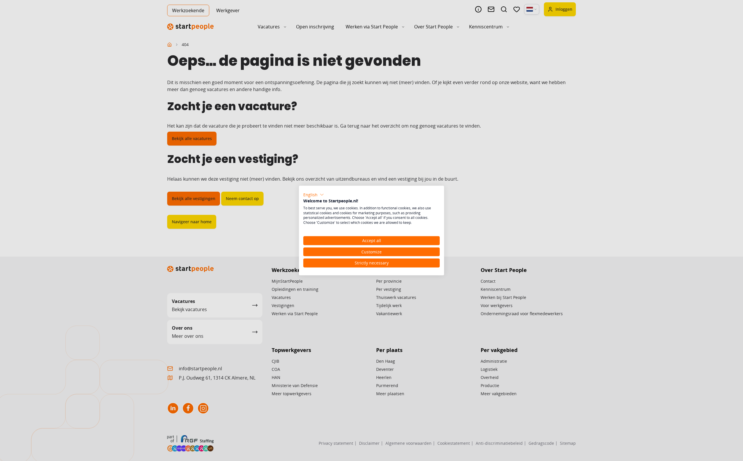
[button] (313, 194)
